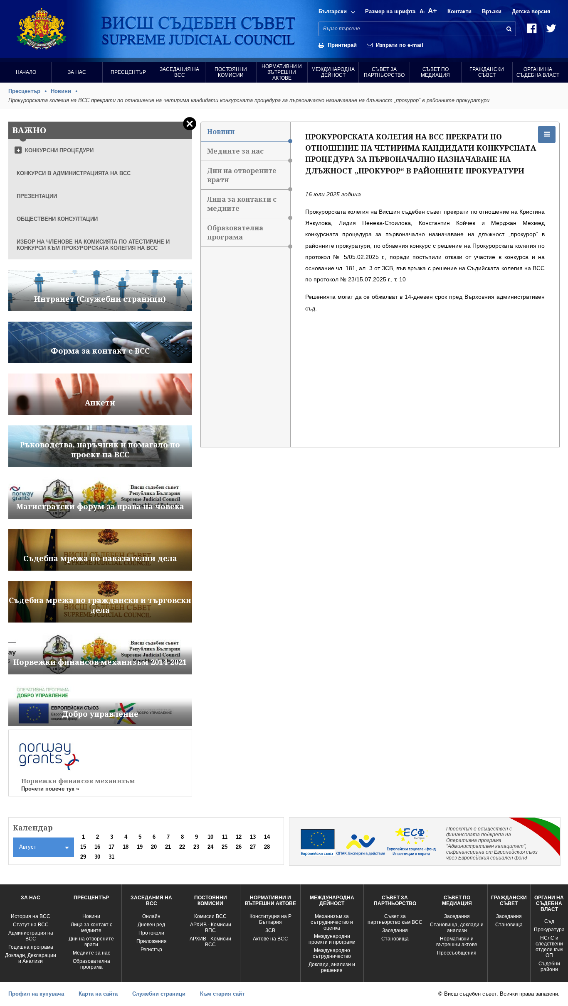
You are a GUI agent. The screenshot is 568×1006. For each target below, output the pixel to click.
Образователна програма (235, 232)
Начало (26, 72)
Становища (395, 939)
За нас (77, 72)
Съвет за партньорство (384, 72)
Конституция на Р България (270, 919)
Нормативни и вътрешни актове (282, 72)
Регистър (151, 949)
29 (83, 857)
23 (196, 847)
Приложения (151, 941)
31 (111, 857)
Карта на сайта (98, 994)
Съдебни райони (549, 966)
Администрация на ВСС (30, 936)
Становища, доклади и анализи (457, 927)
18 (125, 847)
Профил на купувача (36, 994)
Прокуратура (549, 930)
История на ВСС (30, 916)
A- (422, 11)
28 (267, 847)
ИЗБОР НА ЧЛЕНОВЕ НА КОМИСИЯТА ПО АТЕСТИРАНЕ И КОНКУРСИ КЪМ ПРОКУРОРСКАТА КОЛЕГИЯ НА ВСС (93, 245)
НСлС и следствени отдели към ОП (549, 946)
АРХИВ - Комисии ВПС (210, 927)
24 (210, 847)
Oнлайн (151, 916)
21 (168, 847)
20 (154, 847)
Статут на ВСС (31, 925)
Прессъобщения (457, 953)
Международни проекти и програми (332, 939)
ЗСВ (270, 930)
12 (239, 837)
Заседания (395, 930)
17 (111, 847)
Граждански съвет (486, 72)
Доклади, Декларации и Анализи (30, 958)
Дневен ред (151, 925)
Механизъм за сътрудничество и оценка (332, 922)
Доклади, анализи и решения (332, 967)
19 (140, 847)
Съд (549, 921)
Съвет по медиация (435, 72)
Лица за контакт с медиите (91, 927)
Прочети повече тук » (50, 789)
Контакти (459, 11)
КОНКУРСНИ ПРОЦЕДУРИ (59, 150)
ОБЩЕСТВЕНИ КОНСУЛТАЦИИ (57, 219)
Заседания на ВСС (179, 72)
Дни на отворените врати (242, 175)
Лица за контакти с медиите (242, 204)
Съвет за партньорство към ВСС (395, 919)
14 (267, 837)
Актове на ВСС (270, 939)
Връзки (491, 11)
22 (182, 847)
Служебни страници (158, 994)
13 (253, 837)
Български (333, 11)
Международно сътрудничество (332, 953)
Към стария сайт (222, 994)
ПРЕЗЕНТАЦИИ (37, 196)
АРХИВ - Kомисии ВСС (210, 941)
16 (97, 847)
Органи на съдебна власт (537, 72)
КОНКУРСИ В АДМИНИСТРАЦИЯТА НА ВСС (74, 173)
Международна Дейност (333, 72)
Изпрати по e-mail (399, 45)
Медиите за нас (235, 151)
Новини (61, 91)
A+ (432, 11)
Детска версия (531, 11)
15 (83, 847)
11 (224, 837)
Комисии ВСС (210, 916)
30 (97, 857)
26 (239, 847)
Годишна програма (30, 947)
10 (210, 837)
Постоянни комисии (231, 72)
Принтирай (342, 45)
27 (253, 847)
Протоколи (151, 933)
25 (224, 847)
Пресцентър (128, 72)
